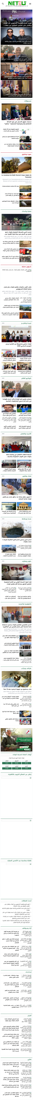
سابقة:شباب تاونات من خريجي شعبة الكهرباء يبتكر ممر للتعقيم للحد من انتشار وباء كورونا (11, 652)
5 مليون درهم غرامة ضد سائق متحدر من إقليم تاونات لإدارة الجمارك (17, 498)
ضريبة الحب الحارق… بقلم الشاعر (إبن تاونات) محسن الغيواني (11, 999)
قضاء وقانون (26, 476)
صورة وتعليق (26, 154)
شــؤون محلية (26, 266)
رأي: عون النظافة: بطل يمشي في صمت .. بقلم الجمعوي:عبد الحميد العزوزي (10, 948)
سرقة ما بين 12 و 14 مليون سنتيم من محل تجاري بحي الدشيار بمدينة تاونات (10, 258)
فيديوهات (27, 101)
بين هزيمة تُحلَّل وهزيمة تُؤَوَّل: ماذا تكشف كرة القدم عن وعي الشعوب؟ (11, 933)
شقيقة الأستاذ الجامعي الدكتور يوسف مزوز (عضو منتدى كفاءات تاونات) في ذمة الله (11, 1079)
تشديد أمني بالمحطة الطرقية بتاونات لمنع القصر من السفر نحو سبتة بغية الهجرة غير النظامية (18, 234)
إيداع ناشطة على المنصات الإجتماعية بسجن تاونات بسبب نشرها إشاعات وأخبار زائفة (9, 514)
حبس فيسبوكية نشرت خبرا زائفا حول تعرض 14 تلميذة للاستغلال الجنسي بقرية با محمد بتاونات (24, 514)
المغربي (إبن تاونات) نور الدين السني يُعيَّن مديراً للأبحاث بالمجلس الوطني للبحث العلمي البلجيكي (9, 416)
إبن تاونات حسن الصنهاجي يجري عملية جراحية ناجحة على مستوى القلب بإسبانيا (11, 1043)
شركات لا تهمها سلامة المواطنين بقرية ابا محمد (10, 202)
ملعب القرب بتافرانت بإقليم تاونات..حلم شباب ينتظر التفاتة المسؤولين (17, 288)
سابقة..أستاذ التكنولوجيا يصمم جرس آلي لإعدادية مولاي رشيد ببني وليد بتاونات (11, 660)
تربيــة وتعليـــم (26, 323)
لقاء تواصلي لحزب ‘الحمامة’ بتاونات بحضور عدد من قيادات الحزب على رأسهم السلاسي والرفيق (16, 917)
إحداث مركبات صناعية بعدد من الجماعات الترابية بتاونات (11, 145)
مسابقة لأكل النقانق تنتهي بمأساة (12, 720)
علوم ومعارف (26, 561)
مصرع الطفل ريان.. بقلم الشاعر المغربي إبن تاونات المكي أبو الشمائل (11, 984)
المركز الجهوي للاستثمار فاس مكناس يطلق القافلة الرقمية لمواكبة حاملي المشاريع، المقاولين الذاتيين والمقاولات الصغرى (10, 645)
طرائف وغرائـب (26, 668)
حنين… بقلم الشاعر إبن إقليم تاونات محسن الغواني (12, 991)
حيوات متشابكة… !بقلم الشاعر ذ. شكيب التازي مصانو (11, 976)
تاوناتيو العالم (26, 378)
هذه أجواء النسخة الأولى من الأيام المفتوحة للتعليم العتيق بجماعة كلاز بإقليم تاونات (17, 583)
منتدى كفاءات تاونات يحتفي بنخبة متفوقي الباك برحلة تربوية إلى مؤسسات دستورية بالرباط (24, 361)
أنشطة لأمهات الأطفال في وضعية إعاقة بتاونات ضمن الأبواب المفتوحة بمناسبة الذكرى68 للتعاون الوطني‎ (18, 456)
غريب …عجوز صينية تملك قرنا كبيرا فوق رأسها (10, 712)
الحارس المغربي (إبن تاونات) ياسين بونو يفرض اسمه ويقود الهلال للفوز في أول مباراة (24, 416)
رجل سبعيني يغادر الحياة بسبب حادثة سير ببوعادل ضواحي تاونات (11, 250)
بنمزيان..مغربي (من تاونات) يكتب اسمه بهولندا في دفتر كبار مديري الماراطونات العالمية (17, 400)
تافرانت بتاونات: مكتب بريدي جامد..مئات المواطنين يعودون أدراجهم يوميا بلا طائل (11, 299)
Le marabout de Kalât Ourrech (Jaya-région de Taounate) (16, 176)
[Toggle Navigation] (30, 4)
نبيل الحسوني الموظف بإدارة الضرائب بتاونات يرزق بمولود (12, 1020)
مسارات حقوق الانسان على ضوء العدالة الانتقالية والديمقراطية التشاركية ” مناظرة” (17, 123)
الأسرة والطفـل (25, 433)
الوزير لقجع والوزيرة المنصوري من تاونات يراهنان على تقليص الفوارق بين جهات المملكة (17, 905)
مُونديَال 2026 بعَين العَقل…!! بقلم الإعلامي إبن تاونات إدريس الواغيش (10, 941)
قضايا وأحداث (26, 211)
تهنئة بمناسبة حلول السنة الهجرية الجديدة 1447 (10, 1050)
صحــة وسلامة (26, 519)
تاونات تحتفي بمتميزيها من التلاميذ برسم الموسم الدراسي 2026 (18, 345)
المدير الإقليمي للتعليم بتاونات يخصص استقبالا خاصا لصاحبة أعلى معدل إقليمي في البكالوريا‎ (16, 626)
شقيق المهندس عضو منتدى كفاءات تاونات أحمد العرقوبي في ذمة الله (11, 1094)
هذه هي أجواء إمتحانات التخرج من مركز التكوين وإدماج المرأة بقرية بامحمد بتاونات (9, 373)
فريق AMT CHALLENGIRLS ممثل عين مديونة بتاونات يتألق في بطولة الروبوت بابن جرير (10, 637)
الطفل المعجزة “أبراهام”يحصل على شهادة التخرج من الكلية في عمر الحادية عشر (10, 698)
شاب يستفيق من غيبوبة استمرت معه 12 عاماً (17, 689)
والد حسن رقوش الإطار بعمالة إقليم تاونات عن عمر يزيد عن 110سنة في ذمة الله (11, 1072)
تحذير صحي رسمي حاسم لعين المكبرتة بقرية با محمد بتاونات (17, 541)
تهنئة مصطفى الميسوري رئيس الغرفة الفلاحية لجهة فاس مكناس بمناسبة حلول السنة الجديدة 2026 (10, 1028)
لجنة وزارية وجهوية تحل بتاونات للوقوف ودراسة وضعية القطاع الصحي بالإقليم (24, 556)
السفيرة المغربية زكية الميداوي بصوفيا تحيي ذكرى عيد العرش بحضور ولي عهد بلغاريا (24, 428)
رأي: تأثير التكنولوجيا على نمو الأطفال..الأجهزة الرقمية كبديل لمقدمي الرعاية (11, 963)
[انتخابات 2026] (17, 740)
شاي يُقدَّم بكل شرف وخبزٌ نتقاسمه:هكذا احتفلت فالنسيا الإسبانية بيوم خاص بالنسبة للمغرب (16, 921)
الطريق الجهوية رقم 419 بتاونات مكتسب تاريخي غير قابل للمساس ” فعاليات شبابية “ (10, 131)
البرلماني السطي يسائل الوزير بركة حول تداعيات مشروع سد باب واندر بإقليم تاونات (10, 314)
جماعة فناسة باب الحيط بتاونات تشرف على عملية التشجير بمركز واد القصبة (11, 307)
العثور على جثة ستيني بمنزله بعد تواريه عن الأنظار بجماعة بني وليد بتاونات (11, 243)
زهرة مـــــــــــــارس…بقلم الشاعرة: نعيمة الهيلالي (11, 1006)
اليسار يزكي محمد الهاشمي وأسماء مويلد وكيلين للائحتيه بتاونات (16, 909)
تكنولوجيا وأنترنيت (24, 604)
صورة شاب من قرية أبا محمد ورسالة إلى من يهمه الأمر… (12, 194)
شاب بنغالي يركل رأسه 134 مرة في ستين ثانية (11, 705)
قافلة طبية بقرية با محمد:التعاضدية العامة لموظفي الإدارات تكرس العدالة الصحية (9, 556)
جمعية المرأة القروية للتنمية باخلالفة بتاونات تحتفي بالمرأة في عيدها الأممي (9, 471)
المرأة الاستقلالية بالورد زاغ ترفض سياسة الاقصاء (10, 137)
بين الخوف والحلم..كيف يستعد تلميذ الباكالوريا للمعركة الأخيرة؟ (11, 955)
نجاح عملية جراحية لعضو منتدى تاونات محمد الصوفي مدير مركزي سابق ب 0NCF (10, 1036)
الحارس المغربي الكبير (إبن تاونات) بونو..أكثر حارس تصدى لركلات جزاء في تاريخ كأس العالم (9, 428)
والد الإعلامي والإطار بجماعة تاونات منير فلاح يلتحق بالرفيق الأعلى (10, 1086)
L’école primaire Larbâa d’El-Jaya (10, 186)
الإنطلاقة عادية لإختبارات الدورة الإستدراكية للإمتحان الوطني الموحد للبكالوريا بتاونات (24, 373)
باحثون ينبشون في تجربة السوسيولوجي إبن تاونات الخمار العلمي (24, 598)
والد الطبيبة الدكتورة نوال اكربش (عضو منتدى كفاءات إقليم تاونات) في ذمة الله (10, 1064)
